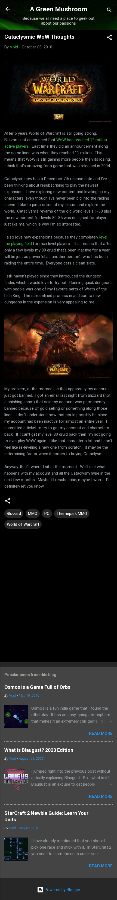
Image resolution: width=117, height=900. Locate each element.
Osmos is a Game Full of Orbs (37, 687)
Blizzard (14, 513)
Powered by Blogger (62, 889)
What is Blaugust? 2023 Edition (38, 750)
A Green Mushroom (58, 9)
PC (47, 513)
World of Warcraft (23, 524)
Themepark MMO (72, 513)
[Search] (109, 11)
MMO (32, 513)
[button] (109, 38)
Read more (101, 733)
